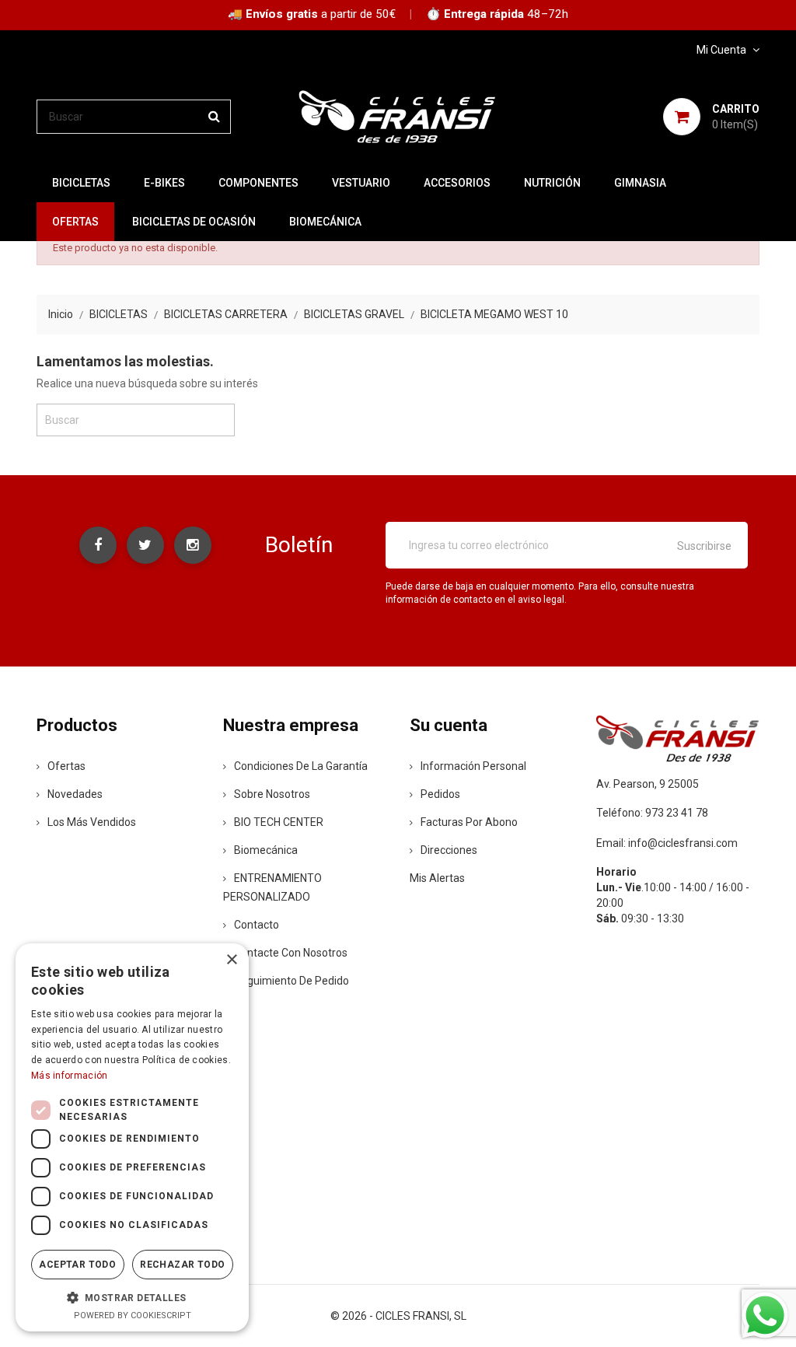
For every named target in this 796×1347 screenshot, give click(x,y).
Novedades (75, 794)
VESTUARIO (361, 183)
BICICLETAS (81, 183)
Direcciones (449, 850)
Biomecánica (325, 221)
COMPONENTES (258, 183)
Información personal (473, 766)
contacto (256, 924)
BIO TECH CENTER (278, 822)
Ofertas (66, 766)
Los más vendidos (91, 822)
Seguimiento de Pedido (291, 980)
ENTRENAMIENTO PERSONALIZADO (272, 887)
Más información (69, 1075)
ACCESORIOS (457, 183)
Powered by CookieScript (132, 1315)
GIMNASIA (640, 183)
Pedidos (440, 794)
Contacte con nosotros (290, 952)
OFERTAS (75, 221)
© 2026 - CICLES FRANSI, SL (398, 1316)
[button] (132, 1297)
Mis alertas (437, 878)
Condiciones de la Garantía (301, 766)
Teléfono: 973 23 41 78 (652, 812)
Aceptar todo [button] (77, 1264)
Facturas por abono (469, 822)
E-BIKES (164, 183)
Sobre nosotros (272, 794)
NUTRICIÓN (552, 183)
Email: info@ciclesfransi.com (667, 843)
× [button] (231, 960)
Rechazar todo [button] (182, 1264)
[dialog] (132, 1137)
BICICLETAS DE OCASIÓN (194, 221)
